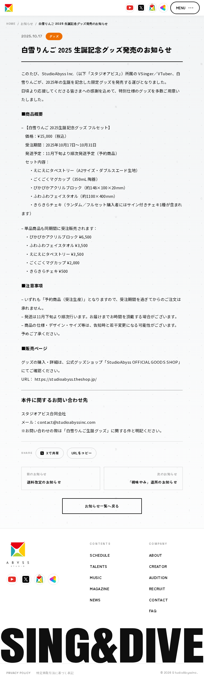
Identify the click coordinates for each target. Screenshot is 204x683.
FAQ (152, 610)
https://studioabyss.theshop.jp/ (66, 379)
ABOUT (155, 555)
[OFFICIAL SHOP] (152, 7)
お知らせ (27, 24)
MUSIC (96, 577)
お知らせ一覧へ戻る (102, 506)
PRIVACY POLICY (18, 673)
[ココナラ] (163, 7)
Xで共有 (52, 452)
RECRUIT (157, 588)
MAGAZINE (99, 588)
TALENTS (98, 566)
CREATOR (158, 566)
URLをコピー (81, 452)
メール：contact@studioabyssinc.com (58, 422)
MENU (185, 7)
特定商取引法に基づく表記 (55, 673)
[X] (141, 7)
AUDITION (158, 577)
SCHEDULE (100, 555)
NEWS (95, 599)
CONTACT (158, 599)
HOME (10, 24)
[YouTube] (130, 7)
